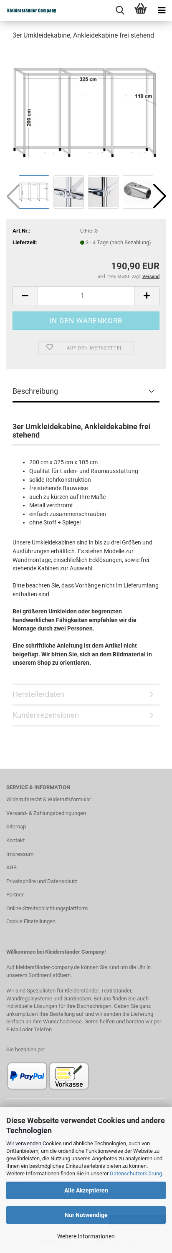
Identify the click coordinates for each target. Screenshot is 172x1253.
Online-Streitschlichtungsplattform (47, 908)
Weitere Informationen (86, 1236)
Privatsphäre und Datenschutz (41, 881)
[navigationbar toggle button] (161, 10)
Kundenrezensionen (46, 715)
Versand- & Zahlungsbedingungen (46, 813)
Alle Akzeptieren (86, 1190)
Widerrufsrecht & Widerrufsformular (48, 799)
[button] (159, 196)
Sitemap (16, 826)
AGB (11, 867)
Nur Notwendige (86, 1215)
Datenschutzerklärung (136, 1173)
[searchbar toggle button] (119, 10)
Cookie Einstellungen (31, 921)
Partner (14, 894)
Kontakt (15, 840)
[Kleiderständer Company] (37, 10)
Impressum (19, 854)
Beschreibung (35, 391)
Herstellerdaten (38, 694)
